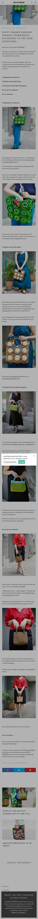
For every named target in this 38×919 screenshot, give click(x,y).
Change (21, 462)
